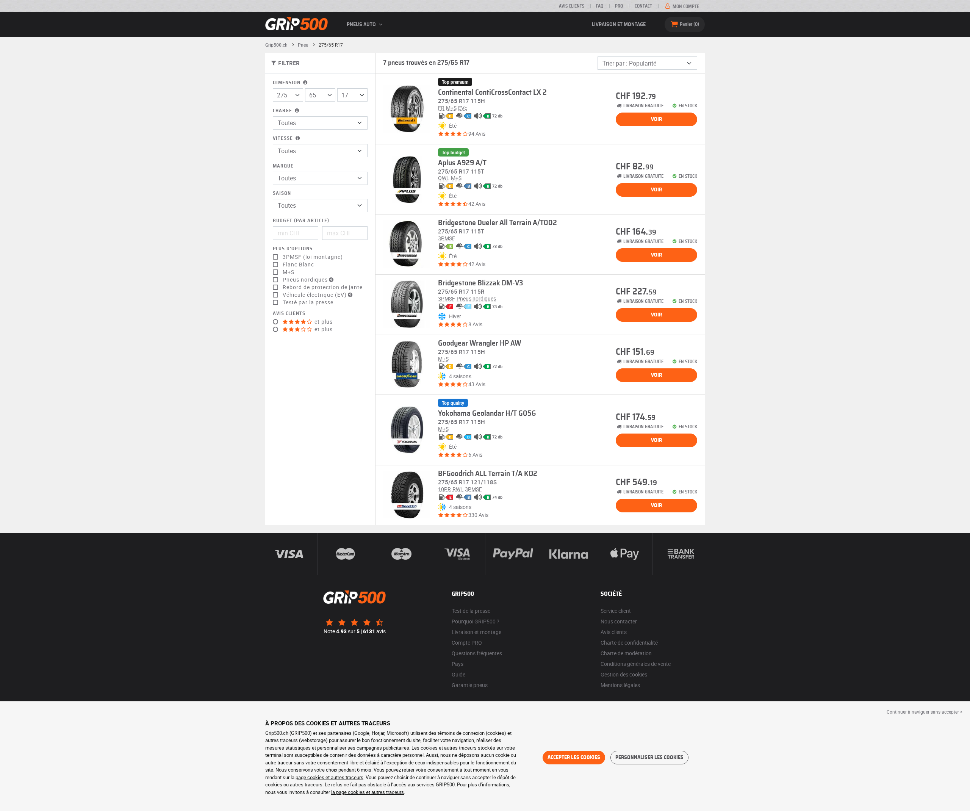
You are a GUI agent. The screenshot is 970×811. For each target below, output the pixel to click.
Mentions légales (620, 685)
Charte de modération (626, 653)
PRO (619, 6)
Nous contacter (619, 621)
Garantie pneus (470, 685)
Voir (656, 119)
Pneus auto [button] (362, 24)
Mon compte (685, 6)
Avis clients (571, 6)
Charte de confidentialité (629, 642)
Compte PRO (467, 642)
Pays (457, 663)
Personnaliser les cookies (649, 757)
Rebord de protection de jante (323, 287)
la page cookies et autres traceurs (367, 792)
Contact (643, 6)
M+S (288, 272)
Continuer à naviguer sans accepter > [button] (924, 712)
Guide (458, 674)
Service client (616, 610)
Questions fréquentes (477, 653)
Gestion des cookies (624, 674)
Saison (282, 193)
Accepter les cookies (574, 757)
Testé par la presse (308, 302)
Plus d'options (293, 248)
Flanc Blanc (298, 264)
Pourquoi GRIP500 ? (475, 621)
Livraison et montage (619, 24)
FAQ (599, 6)
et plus (323, 321)
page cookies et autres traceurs (329, 777)
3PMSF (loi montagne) (313, 257)
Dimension (287, 82)
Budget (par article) (301, 220)
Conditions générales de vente (636, 663)
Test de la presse (471, 610)
